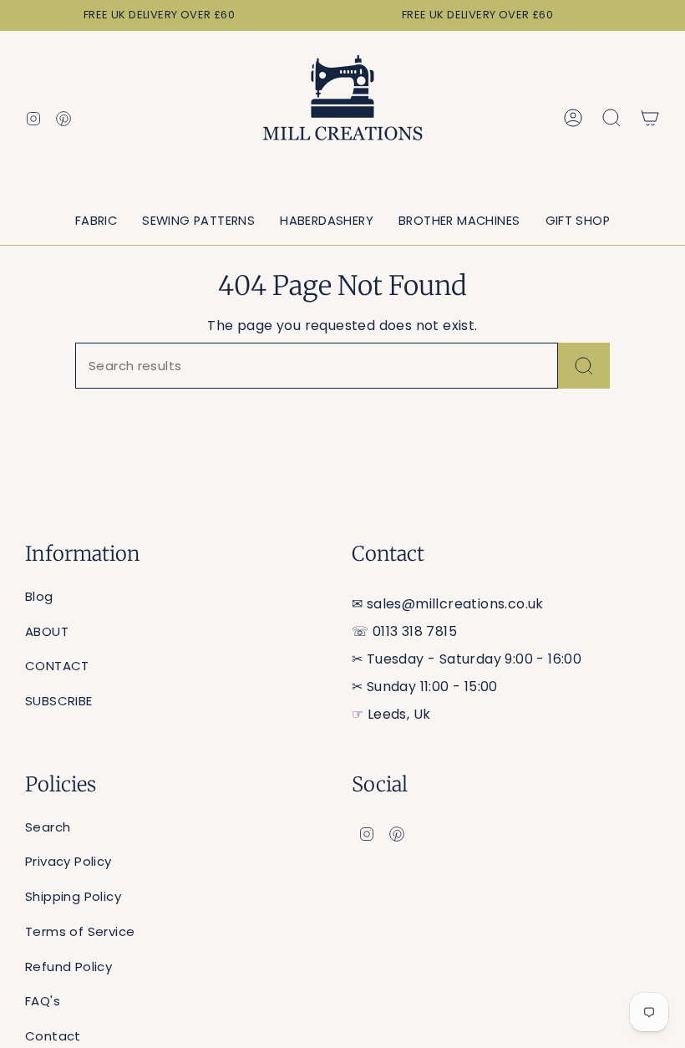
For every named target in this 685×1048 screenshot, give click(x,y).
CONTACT (57, 665)
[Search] (584, 366)
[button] (96, 221)
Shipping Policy (73, 896)
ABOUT (46, 631)
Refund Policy (68, 966)
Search (47, 827)
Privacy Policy (68, 861)
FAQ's (42, 1001)
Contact (53, 1036)
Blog (39, 596)
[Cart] (650, 118)
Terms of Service (79, 931)
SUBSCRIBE (59, 701)
